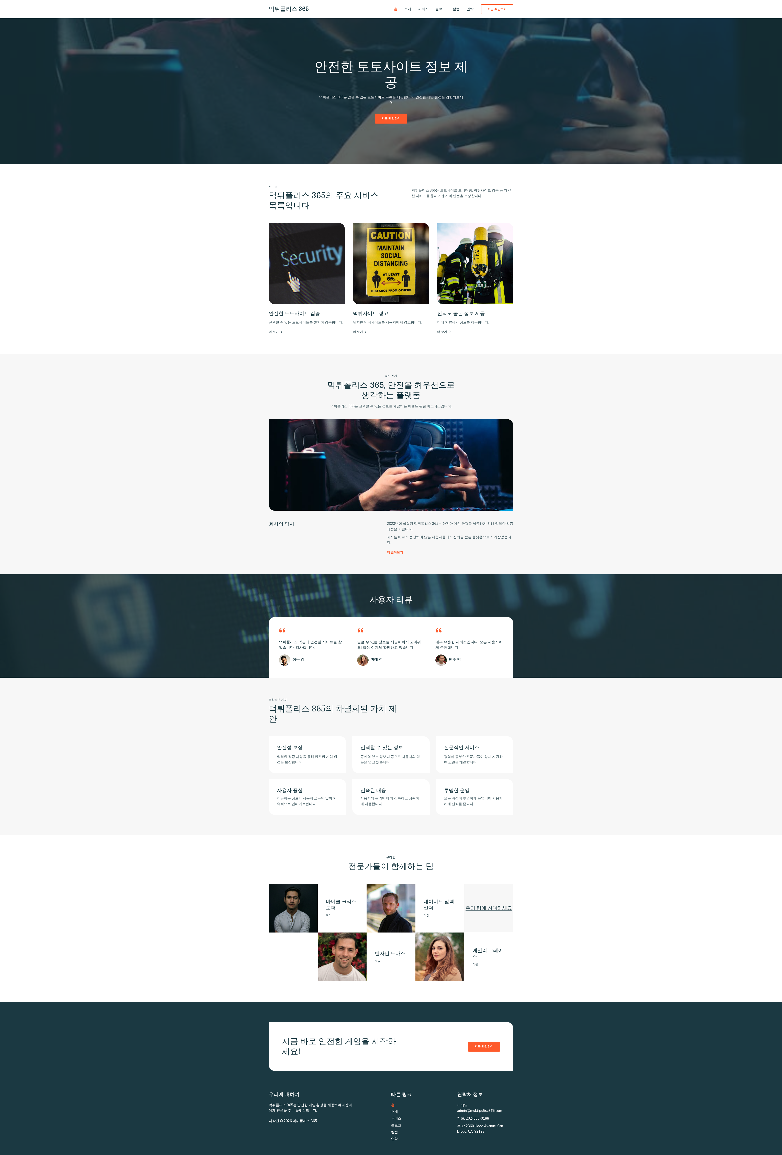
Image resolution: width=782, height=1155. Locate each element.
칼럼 (456, 9)
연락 (470, 9)
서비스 (423, 9)
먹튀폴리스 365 (289, 9)
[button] (497, 9)
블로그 (440, 9)
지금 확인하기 (484, 1046)
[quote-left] (282, 630)
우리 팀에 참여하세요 (489, 908)
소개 (407, 9)
